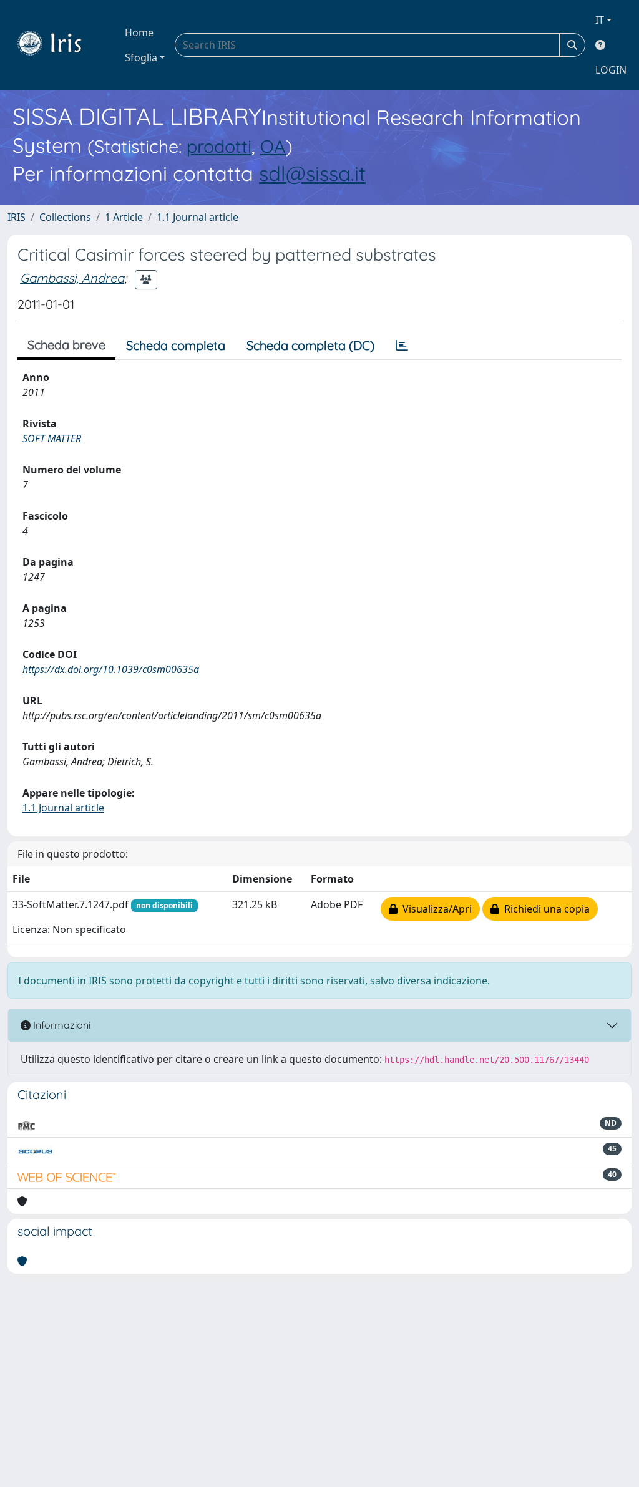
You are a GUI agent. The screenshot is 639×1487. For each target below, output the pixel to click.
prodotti (219, 146)
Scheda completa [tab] (175, 345)
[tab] (402, 345)
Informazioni (60, 1025)
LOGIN (611, 70)
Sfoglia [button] (141, 57)
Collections (65, 217)
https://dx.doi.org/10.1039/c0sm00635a (110, 669)
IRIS (16, 217)
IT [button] (599, 20)
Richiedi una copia (544, 909)
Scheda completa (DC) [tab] (310, 345)
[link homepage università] (58, 45)
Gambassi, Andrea (72, 278)
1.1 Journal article (197, 217)
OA (273, 146)
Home (139, 32)
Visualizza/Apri (435, 909)
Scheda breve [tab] (66, 344)
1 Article (124, 217)
